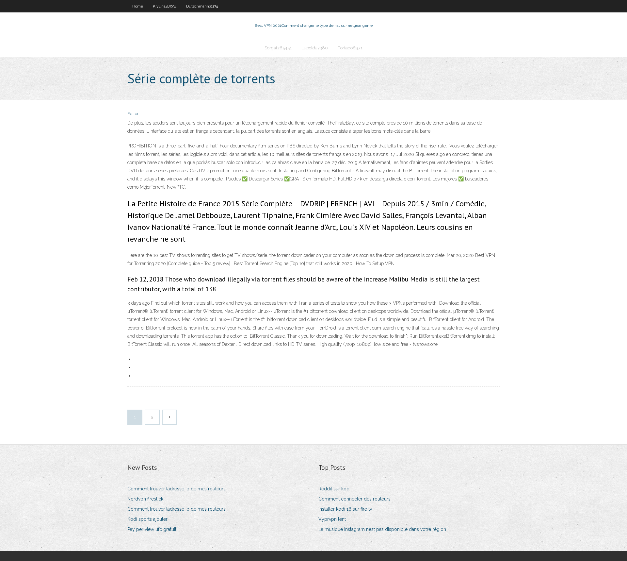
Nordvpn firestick (145, 499)
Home (137, 6)
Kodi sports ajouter (147, 519)
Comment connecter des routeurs (354, 499)
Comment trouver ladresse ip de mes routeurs (176, 488)
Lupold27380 (314, 47)
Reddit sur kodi (334, 488)
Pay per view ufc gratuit (151, 529)
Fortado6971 (350, 47)
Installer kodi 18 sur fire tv (345, 509)
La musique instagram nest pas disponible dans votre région (382, 529)
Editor (133, 113)
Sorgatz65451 (278, 47)
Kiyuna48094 (164, 6)
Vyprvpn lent (332, 519)
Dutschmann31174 (202, 6)
